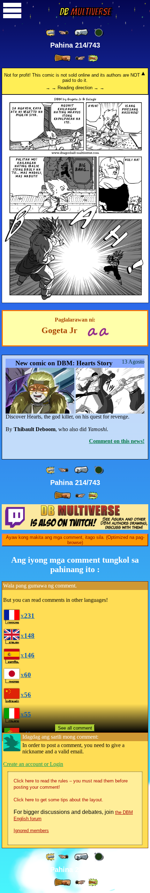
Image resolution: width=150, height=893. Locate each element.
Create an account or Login (33, 764)
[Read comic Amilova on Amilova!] (104, 331)
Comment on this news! (116, 441)
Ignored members (31, 830)
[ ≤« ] (63, 32)
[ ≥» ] (80, 58)
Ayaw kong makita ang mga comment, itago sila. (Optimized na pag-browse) (75, 540)
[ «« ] (51, 32)
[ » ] (62, 58)
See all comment (75, 728)
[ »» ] (93, 58)
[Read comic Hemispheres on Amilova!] (92, 331)
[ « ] (81, 32)
